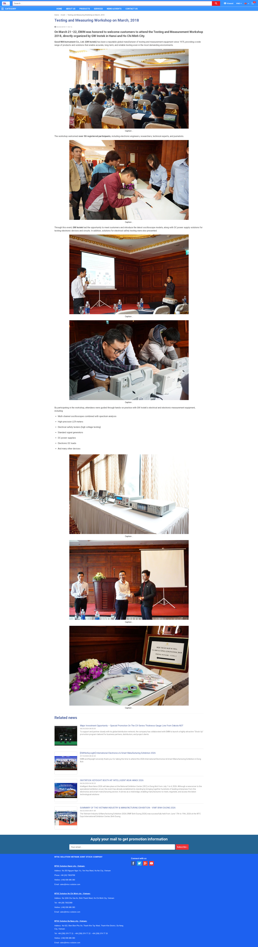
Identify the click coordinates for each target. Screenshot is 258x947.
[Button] (2, 9)
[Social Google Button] (145, 863)
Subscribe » (182, 847)
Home (56, 15)
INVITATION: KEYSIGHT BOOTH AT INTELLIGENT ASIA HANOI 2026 (112, 780)
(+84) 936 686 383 (68, 880)
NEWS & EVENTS (114, 9)
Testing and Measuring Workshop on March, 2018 (86, 15)
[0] (252, 3)
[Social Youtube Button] (151, 863)
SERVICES (98, 9)
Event (63, 15)
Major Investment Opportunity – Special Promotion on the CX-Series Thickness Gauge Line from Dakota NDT (131, 725)
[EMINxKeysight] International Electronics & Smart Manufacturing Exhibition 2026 (118, 753)
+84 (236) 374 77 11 (65, 933)
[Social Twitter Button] (139, 863)
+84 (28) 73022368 (65, 903)
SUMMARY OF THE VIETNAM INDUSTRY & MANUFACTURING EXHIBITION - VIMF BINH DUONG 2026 (127, 807)
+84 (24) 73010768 (67, 875)
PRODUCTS (84, 9)
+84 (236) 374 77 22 (82, 933)
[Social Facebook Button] (133, 863)
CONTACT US (132, 9)
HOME (59, 9)
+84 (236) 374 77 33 (100, 933)
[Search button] (216, 3)
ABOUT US (70, 9)
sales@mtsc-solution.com (70, 884)
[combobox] (110, 3)
